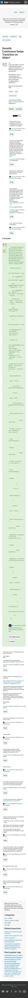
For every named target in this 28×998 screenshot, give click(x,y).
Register (21, 12)
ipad (12, 957)
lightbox (14, 965)
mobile (14, 963)
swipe (16, 91)
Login (15, 12)
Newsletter (4, 985)
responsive (7, 971)
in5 (9, 908)
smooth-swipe (12, 96)
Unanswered (13, 36)
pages (16, 971)
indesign (11, 967)
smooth (11, 91)
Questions (5, 36)
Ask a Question (7, 40)
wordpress (15, 973)
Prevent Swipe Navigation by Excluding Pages (13, 940)
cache (12, 974)
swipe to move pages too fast (13, 935)
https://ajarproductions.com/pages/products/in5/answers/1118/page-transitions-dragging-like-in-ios (13, 682)
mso (15, 959)
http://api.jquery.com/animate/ (11, 800)
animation (8, 955)
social (12, 971)
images (6, 967)
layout (13, 970)
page (12, 959)
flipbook (14, 968)
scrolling (10, 976)
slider (15, 961)
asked (10, 100)
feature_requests (14, 101)
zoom (18, 963)
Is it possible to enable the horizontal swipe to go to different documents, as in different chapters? (12, 946)
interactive (7, 968)
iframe (6, 965)
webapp (7, 957)
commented (14, 128)
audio (9, 970)
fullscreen (17, 974)
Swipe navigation (9, 938)
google (6, 976)
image (6, 970)
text (11, 961)
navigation (18, 957)
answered (15, 625)
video (20, 955)
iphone (19, 968)
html (19, 959)
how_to (6, 918)
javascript (7, 963)
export (15, 955)
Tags (20, 36)
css (10, 965)
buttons (7, 959)
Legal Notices (10, 985)
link (18, 965)
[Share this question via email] (19, 116)
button (6, 961)
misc (5, 925)
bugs (5, 923)
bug (17, 970)
